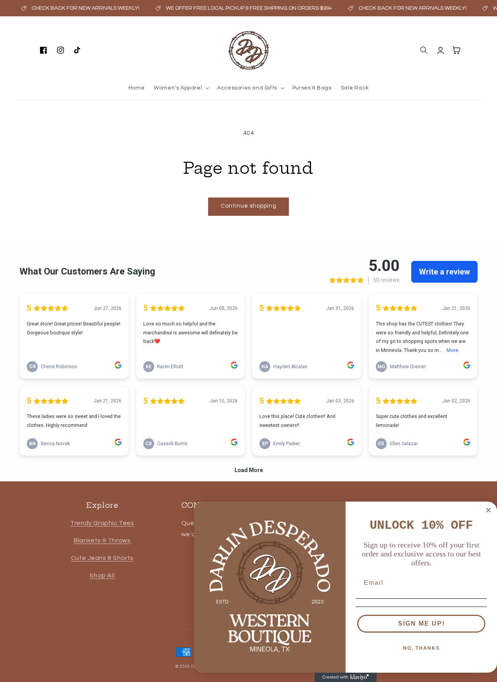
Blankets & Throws (102, 540)
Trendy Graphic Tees (102, 523)
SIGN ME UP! (421, 623)
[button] (180, 88)
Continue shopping (248, 206)
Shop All (102, 575)
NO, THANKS (421, 648)
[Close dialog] (488, 510)
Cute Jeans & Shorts (102, 558)
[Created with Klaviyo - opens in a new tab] (346, 677)
